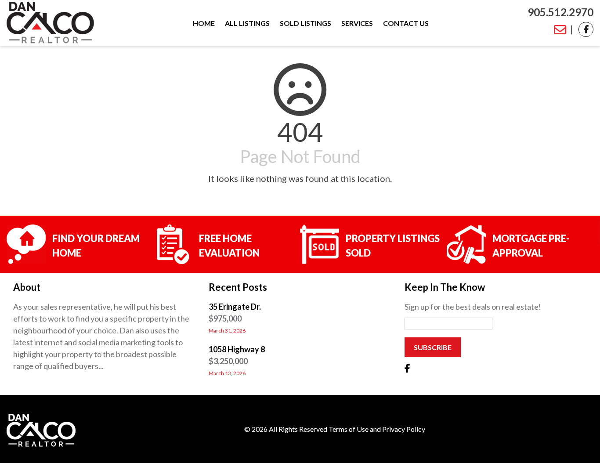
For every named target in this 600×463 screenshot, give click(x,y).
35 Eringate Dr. (235, 306)
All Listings (247, 23)
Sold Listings (305, 23)
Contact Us (406, 23)
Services (357, 23)
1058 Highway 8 (237, 349)
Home (204, 23)
